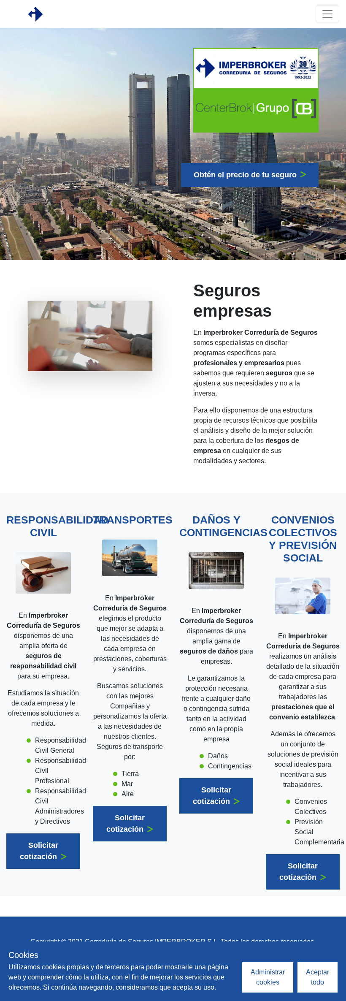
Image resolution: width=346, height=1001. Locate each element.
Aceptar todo (317, 977)
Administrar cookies (268, 977)
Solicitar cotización (39, 851)
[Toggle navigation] (327, 13)
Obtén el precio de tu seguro (246, 175)
